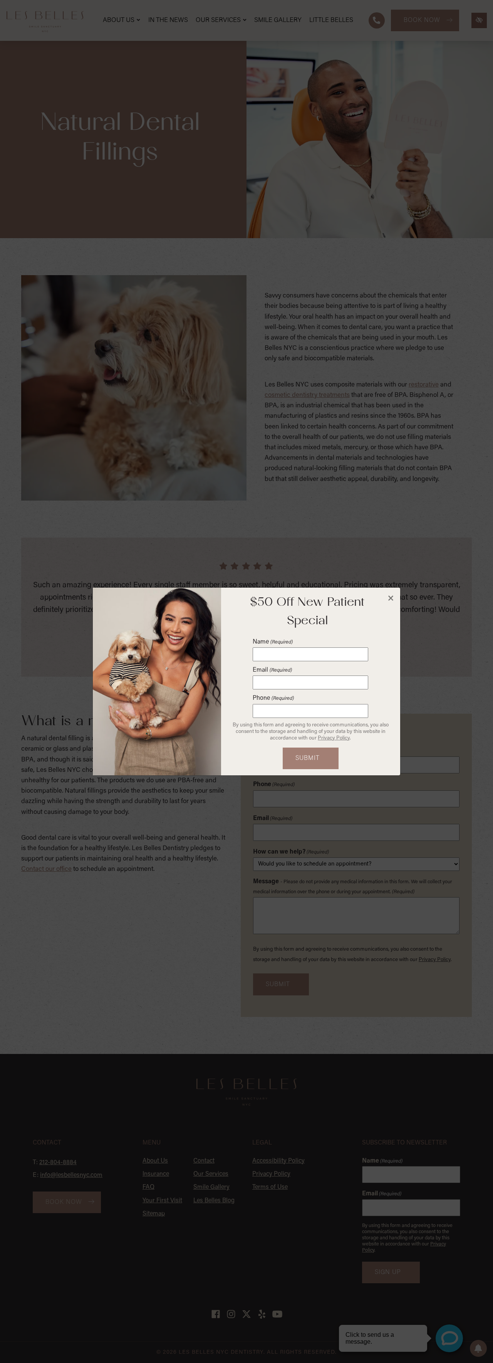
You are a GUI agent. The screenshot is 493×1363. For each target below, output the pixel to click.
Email (272, 670)
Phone (273, 698)
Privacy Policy (334, 738)
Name (272, 642)
